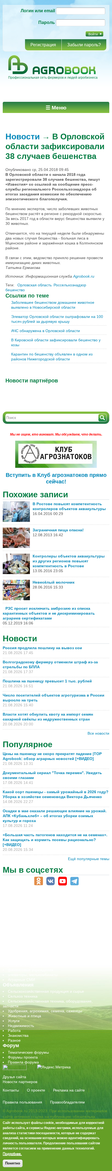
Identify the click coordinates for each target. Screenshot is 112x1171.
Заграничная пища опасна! (58, 530)
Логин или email (38, 10)
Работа (14, 1030)
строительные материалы (31, 965)
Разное (14, 1040)
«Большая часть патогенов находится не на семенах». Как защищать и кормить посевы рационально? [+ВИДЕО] (55, 840)
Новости (22, 136)
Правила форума (23, 1062)
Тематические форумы (28, 1052)
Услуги (14, 1021)
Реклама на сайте (69, 1090)
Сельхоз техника (23, 996)
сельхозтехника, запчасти (31, 945)
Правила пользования (22, 1102)
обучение (16, 935)
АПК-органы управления (30, 911)
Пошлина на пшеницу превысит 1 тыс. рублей (49, 681)
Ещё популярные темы (88, 859)
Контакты (11, 1090)
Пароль (46, 22)
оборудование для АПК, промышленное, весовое (52, 930)
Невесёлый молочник (53, 582)
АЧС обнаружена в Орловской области (45, 331)
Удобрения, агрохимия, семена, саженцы (45, 1011)
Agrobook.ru (83, 276)
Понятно (12, 1163)
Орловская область (34, 285)
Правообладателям (67, 1102)
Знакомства (18, 1035)
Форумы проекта (23, 1057)
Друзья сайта (14, 1077)
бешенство (15, 290)
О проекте (36, 1090)
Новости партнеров (20, 1082)
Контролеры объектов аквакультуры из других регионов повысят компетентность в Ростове (69, 561)
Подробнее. (12, 1153)
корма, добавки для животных (34, 926)
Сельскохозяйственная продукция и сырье (46, 991)
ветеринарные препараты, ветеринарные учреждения (56, 916)
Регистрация (43, 44)
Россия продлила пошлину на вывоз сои (42, 648)
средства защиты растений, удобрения (43, 955)
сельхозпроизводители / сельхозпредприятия (48, 940)
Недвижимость (21, 1025)
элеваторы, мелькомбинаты (33, 975)
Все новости (98, 733)
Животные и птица (24, 1016)
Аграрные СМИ (21, 979)
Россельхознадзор (70, 285)
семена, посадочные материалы (37, 950)
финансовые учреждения (30, 970)
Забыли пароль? (84, 44)
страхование (19, 960)
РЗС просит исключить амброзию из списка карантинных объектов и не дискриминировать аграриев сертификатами (49, 613)
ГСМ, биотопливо (23, 921)
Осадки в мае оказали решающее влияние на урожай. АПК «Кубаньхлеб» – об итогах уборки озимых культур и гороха (55, 816)
